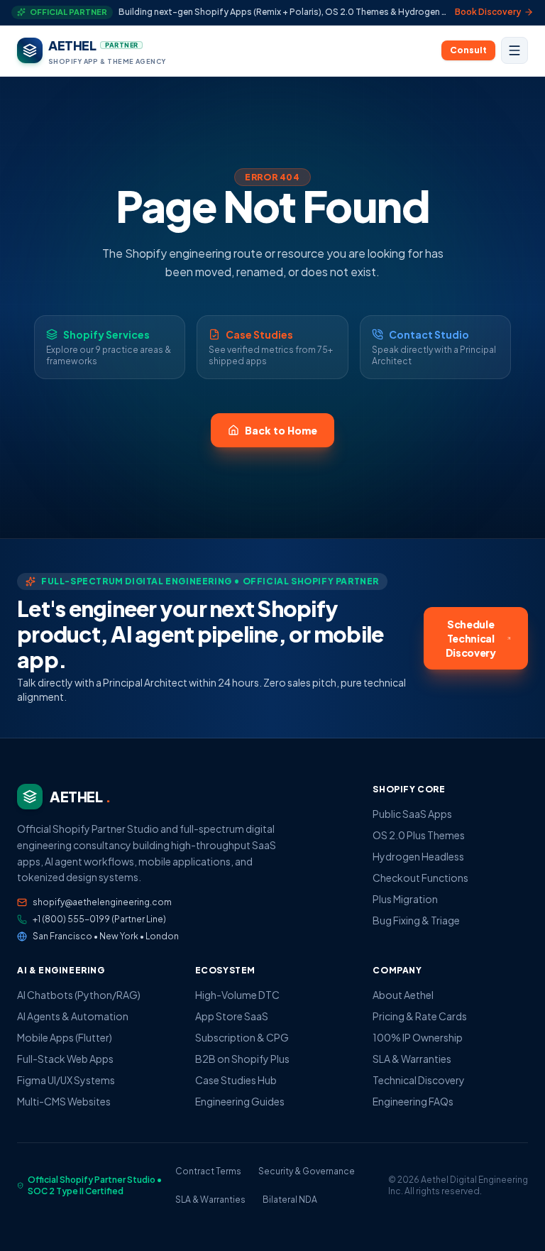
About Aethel (403, 994)
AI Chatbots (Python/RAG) (79, 994)
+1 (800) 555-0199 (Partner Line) (99, 919)
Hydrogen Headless (418, 856)
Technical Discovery (419, 1080)
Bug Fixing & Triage (416, 920)
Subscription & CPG (242, 1037)
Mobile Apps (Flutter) (64, 1037)
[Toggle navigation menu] (514, 50)
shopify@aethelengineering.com (102, 902)
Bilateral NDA (290, 1199)
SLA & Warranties (412, 1058)
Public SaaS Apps (412, 813)
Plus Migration (405, 898)
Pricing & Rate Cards (420, 1016)
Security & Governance (306, 1171)
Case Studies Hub (236, 1080)
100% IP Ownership (418, 1037)
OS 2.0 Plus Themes (419, 835)
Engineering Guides (240, 1101)
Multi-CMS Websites (64, 1101)
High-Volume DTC (237, 994)
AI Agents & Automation (72, 1016)
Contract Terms (208, 1171)
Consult (468, 50)
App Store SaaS (231, 1016)
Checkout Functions (420, 877)
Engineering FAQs (413, 1101)
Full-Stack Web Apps (65, 1058)
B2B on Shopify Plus (242, 1058)
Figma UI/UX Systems (66, 1080)
